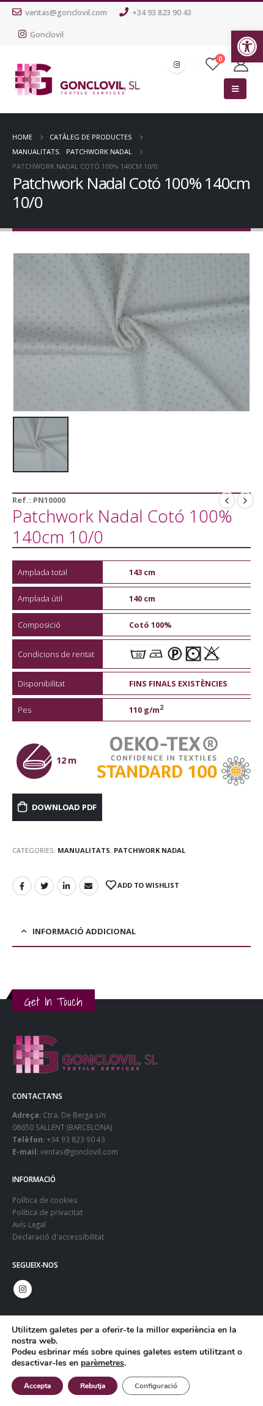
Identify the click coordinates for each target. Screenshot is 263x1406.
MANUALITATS (83, 850)
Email (88, 886)
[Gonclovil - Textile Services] (77, 80)
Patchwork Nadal (149, 850)
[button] (247, 46)
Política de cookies (45, 1200)
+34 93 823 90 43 (161, 12)
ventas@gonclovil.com (66, 12)
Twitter (44, 886)
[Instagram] (177, 64)
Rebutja (92, 1386)
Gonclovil (47, 34)
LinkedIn (66, 886)
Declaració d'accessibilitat (58, 1236)
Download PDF (64, 807)
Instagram (22, 1289)
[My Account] (241, 64)
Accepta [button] (37, 1386)
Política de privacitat (47, 1212)
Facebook (22, 886)
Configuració (156, 1386)
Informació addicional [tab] (84, 931)
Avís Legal (29, 1224)
